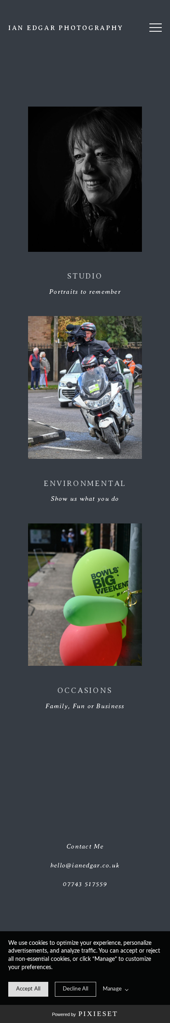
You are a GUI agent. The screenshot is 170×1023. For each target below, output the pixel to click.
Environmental (85, 483)
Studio (85, 276)
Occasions (84, 690)
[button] (155, 27)
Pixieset (98, 1014)
